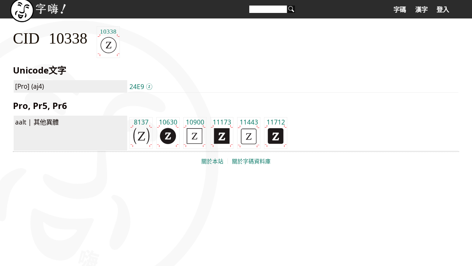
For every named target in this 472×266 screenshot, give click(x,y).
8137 (141, 121)
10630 (168, 121)
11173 (222, 121)
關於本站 (212, 161)
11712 (276, 121)
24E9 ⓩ (140, 86)
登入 (443, 9)
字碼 (399, 9)
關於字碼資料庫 (251, 161)
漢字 (421, 9)
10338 (108, 31)
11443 (249, 121)
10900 (195, 121)
